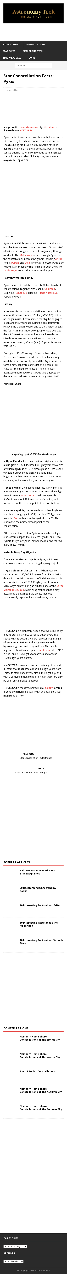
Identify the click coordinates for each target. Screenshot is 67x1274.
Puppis (15, 262)
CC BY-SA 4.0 (26, 130)
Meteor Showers (32, 51)
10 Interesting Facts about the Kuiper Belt (39, 924)
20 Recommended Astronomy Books (38, 889)
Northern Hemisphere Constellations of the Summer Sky (41, 1107)
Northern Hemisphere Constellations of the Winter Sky (40, 1055)
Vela (27, 262)
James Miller (12, 90)
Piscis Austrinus (48, 292)
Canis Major (10, 270)
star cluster (43, 650)
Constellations (35, 44)
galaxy (49, 687)
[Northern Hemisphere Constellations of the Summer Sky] (10, 1110)
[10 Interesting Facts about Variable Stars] (10, 944)
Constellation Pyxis (29, 127)
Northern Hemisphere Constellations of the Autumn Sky (41, 1090)
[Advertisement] (35, 32)
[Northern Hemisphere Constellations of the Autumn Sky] (10, 1092)
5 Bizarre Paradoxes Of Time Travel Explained (37, 872)
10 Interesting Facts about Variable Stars (42, 941)
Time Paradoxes (12, 57)
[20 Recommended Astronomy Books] (10, 891)
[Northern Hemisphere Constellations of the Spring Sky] (10, 1040)
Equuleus (21, 292)
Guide (32, 57)
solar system (28, 495)
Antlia (59, 258)
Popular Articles (16, 862)
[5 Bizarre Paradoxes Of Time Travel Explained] (10, 874)
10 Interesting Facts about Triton (40, 905)
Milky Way (26, 255)
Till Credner (48, 127)
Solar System (10, 44)
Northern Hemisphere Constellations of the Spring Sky (40, 1038)
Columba (49, 288)
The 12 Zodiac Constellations (38, 1071)
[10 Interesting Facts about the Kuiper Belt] (10, 926)
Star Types (9, 51)
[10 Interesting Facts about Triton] (10, 909)
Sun (16, 518)
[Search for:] (33, 65)
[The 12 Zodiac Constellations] (10, 1075)
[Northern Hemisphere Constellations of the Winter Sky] (10, 1057)
